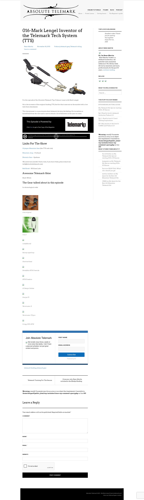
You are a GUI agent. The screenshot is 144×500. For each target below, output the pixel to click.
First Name (62, 337)
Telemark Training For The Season (40, 380)
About (80, 13)
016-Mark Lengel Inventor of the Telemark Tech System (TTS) (52, 35)
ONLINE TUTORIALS (94, 10)
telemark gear (65, 46)
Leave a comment (30, 49)
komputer (105, 161)
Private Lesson (89, 13)
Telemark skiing (76, 46)
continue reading (109, 70)
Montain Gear (27, 157)
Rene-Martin (28, 46)
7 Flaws (105, 10)
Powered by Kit (71, 358)
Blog (112, 10)
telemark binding (30, 368)
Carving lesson (101, 13)
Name (24, 436)
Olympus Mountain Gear (31, 148)
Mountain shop (27, 153)
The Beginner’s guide (116, 13)
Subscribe (71, 355)
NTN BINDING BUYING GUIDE (109, 104)
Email (24, 445)
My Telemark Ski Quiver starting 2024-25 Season (110, 156)
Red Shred (25, 168)
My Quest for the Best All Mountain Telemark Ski (110, 176)
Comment (26, 416)
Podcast (119, 10)
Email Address (64, 345)
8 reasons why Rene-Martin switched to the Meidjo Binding (71, 380)
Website (25, 454)
